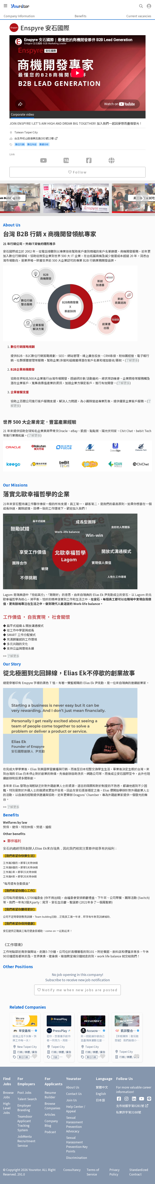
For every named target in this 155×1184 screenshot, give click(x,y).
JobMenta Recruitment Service (26, 1141)
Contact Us (74, 1093)
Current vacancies (138, 16)
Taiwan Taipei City (26, 132)
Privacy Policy (114, 1171)
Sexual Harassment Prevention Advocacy (74, 1124)
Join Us (71, 1100)
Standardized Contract (138, 1171)
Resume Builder (50, 1094)
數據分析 (44, 144)
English (101, 1093)
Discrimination (76, 1157)
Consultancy (72, 1169)
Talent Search (27, 1099)
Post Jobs (24, 1092)
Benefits (80, 16)
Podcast (50, 1132)
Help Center (74, 1106)
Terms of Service (93, 1171)
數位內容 (31, 144)
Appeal (71, 1111)
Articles (50, 1114)
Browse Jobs (8, 1094)
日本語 (100, 1100)
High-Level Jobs (7, 1108)
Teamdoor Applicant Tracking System (24, 1123)
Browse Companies (52, 1105)
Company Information (19, 16)
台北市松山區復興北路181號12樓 (34, 138)
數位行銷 (19, 144)
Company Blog (51, 1123)
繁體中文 (102, 1087)
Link (13, 1014)
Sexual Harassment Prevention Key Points (77, 1144)
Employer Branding (24, 1107)
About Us (72, 1087)
